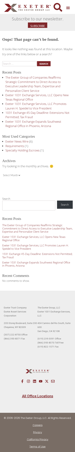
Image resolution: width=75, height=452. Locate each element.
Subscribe (37, 26)
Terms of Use (37, 446)
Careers (38, 425)
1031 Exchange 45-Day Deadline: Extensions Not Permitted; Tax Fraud (37, 255)
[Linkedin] (34, 381)
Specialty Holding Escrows (22, 150)
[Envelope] (53, 381)
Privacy (37, 432)
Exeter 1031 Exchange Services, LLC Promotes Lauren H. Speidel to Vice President (35, 247)
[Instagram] (28, 381)
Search (6, 198)
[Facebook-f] (22, 381)
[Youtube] (40, 381)
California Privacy (37, 439)
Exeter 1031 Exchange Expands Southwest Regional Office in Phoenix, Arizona (36, 264)
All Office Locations (37, 396)
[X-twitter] (46, 381)
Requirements (14, 146)
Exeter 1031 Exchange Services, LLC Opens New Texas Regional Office (33, 238)
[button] (68, 8)
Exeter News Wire (16, 141)
